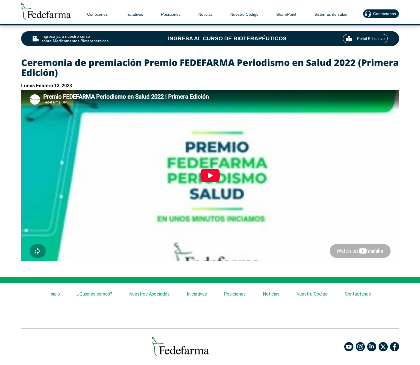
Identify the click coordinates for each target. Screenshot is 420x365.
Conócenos (97, 14)
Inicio (54, 294)
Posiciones (171, 14)
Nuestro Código (245, 14)
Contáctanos (384, 13)
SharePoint (287, 14)
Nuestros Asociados (149, 294)
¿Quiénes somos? (94, 294)
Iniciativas (134, 14)
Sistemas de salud (330, 14)
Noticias (205, 14)
